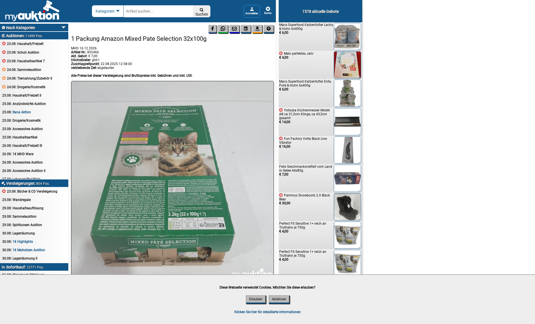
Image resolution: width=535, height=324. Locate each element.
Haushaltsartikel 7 (23, 61)
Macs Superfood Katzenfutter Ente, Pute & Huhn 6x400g (305, 85)
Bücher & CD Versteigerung (29, 191)
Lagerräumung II (19, 258)
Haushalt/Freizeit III (22, 146)
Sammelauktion (21, 70)
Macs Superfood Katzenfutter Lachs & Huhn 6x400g (306, 29)
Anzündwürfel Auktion (24, 104)
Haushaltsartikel (19, 137)
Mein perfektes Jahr (296, 55)
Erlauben (255, 299)
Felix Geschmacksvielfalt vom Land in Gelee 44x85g (305, 170)
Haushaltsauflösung (22, 208)
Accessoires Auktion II (23, 171)
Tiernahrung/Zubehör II (27, 78)
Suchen (201, 12)
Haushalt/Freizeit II (21, 95)
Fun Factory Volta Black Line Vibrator (303, 142)
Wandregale (16, 200)
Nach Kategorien (18, 27)
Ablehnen (279, 299)
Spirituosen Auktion (22, 225)
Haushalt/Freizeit (22, 44)
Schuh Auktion (20, 52)
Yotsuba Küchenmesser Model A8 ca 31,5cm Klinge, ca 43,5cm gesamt (304, 116)
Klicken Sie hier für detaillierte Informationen (267, 312)
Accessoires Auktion (22, 129)
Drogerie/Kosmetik (23, 87)
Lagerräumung (18, 233)
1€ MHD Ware (17, 154)
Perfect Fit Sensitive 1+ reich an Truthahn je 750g (302, 227)
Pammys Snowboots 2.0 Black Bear (304, 199)
